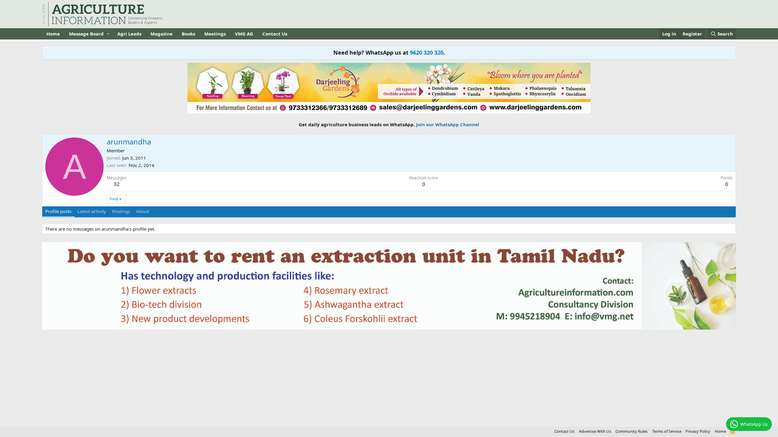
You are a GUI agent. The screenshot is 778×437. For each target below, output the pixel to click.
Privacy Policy (698, 431)
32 (117, 184)
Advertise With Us (595, 431)
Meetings (215, 34)
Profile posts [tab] (58, 211)
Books (188, 34)
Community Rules (631, 431)
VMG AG (244, 34)
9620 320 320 (426, 52)
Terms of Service (666, 431)
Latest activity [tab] (91, 211)
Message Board (86, 34)
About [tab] (142, 211)
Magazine (161, 34)
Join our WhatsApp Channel (447, 124)
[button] (108, 33)
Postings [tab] (121, 211)
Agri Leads (129, 34)
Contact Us (274, 34)
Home (53, 34)
